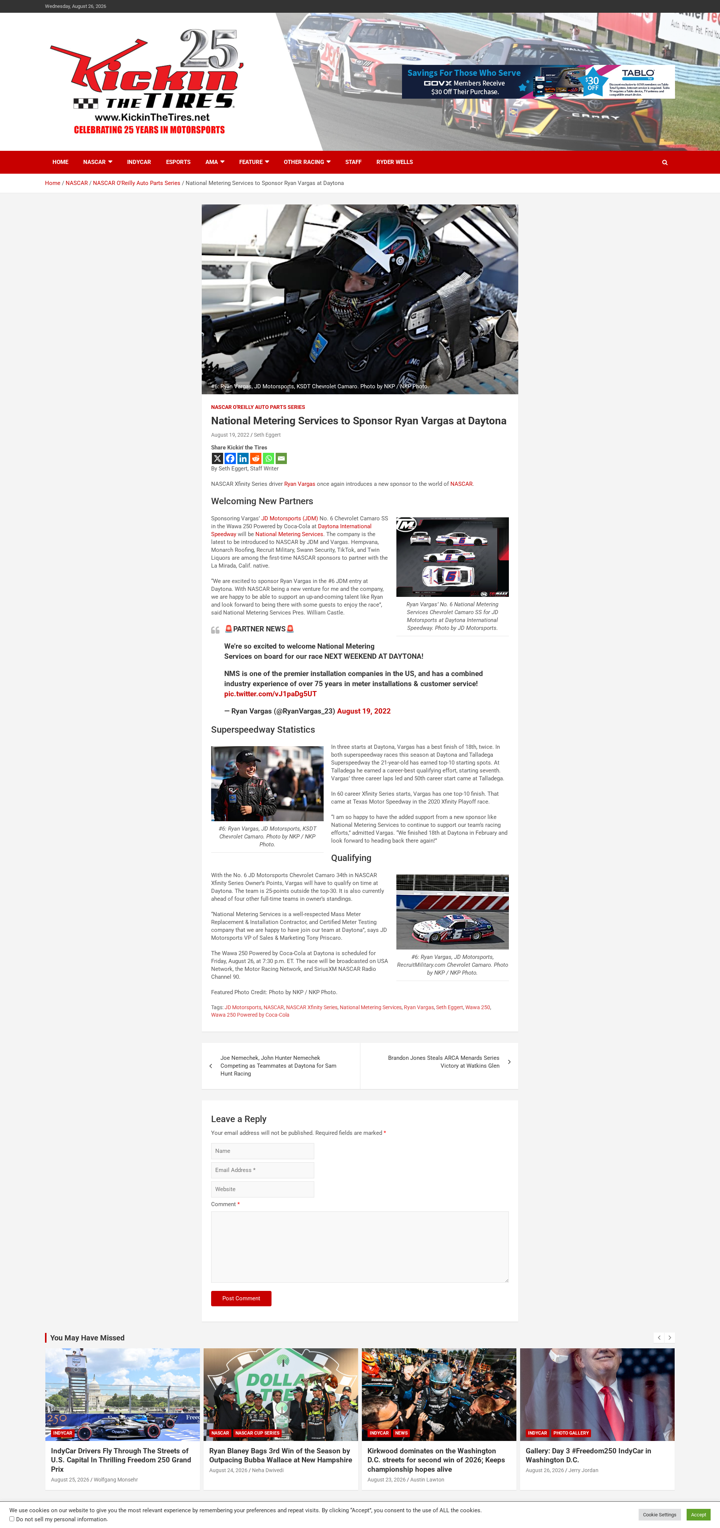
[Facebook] (230, 458)
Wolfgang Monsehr (590, 1480)
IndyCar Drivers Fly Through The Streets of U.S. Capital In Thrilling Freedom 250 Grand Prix (596, 1460)
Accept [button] (698, 1514)
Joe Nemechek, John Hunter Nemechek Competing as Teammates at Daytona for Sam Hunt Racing (278, 1066)
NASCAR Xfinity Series (312, 1007)
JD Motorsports (243, 1007)
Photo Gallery (412, 1433)
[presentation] (659, 1338)
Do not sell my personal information (61, 1519)
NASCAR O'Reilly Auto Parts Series (258, 407)
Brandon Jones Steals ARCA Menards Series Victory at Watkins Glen (444, 1062)
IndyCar (139, 162)
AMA (212, 162)
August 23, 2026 (228, 1480)
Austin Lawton (269, 1480)
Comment (225, 1204)
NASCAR (94, 162)
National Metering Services (289, 534)
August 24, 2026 (70, 1470)
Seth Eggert (267, 435)
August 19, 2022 (230, 435)
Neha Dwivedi (109, 1470)
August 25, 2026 (545, 1480)
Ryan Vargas (299, 484)
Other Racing (304, 162)
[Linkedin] (243, 458)
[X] (217, 458)
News (243, 1433)
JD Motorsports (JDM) (289, 518)
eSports (178, 162)
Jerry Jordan (425, 1470)
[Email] (281, 458)
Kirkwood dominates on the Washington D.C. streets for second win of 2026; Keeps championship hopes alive (278, 1460)
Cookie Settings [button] (659, 1514)
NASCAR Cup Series (99, 1433)
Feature (250, 162)
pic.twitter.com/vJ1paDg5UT (270, 694)
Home (60, 162)
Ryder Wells (394, 162)
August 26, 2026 (387, 1470)
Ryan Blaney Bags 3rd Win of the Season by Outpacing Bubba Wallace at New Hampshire (122, 1456)
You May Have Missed (87, 1337)
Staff (353, 162)
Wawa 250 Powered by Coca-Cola (250, 1015)
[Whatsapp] (268, 458)
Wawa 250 (477, 1007)
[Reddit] (255, 458)
